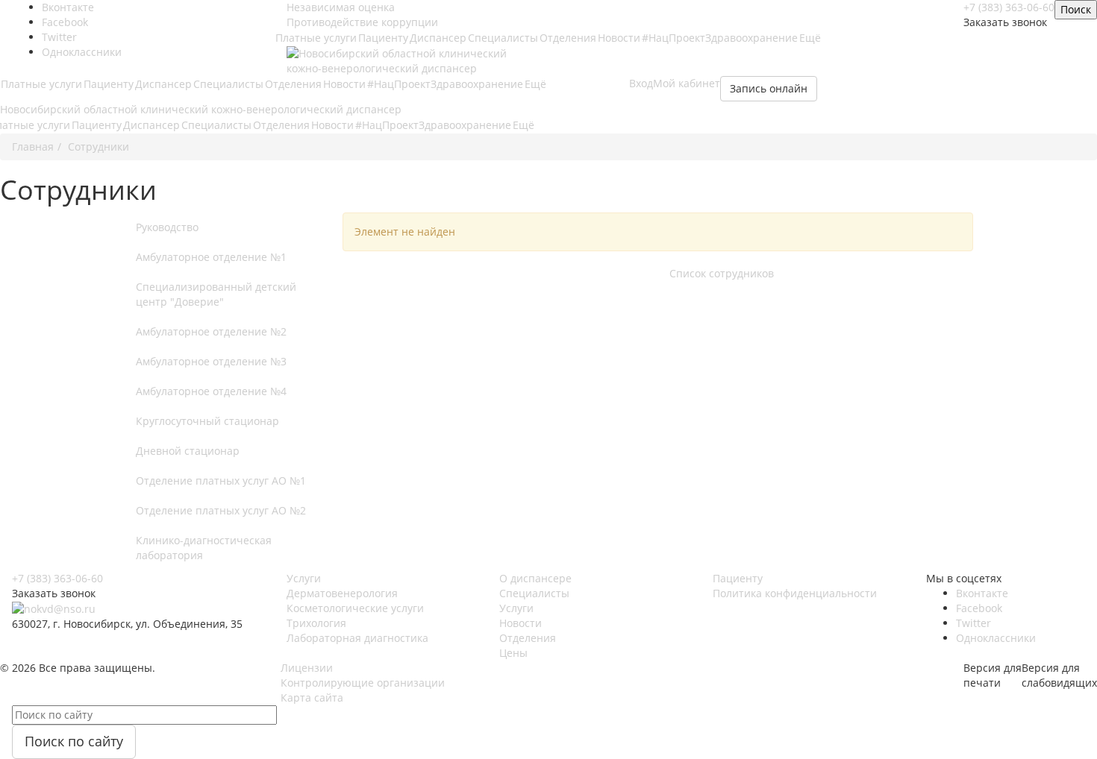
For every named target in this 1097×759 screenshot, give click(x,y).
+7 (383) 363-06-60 (57, 578)
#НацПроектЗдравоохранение (720, 38)
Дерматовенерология (342, 593)
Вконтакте (982, 593)
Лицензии (307, 668)
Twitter (973, 623)
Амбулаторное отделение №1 (211, 257)
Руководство (167, 227)
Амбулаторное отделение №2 (211, 331)
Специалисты (503, 38)
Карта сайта (312, 697)
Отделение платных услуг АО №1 (221, 480)
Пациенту (383, 38)
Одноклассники (82, 52)
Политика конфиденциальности (795, 593)
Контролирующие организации (363, 682)
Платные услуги (316, 38)
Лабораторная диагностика (357, 638)
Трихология (316, 623)
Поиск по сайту (74, 741)
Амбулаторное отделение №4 (211, 391)
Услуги (304, 578)
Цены (513, 653)
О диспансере (535, 578)
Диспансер (438, 38)
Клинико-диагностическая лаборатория (204, 547)
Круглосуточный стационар (207, 421)
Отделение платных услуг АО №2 (221, 510)
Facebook (979, 608)
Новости (619, 38)
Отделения (568, 38)
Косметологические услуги (355, 608)
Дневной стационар (188, 451)
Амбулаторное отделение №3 (211, 361)
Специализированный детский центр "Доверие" (216, 294)
